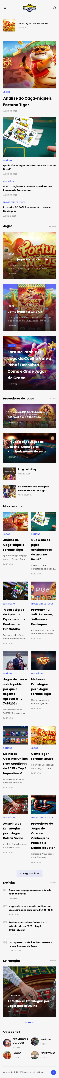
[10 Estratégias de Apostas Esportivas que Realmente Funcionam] (15, 591)
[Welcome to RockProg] (29, 8)
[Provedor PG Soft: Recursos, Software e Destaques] (43, 591)
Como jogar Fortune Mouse (28, 259)
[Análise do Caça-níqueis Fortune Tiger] (29, 65)
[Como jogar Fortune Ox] (9, 25)
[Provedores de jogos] (7, 1043)
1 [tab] (25, 1022)
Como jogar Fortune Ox (30, 23)
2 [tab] (26, 1022)
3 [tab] (28, 1022)
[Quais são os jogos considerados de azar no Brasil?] (29, 137)
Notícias (7, 160)
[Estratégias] (35, 1055)
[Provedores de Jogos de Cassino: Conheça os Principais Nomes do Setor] (43, 804)
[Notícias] (35, 1041)
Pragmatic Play (27, 469)
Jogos (6, 92)
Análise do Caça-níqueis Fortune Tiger (13, 544)
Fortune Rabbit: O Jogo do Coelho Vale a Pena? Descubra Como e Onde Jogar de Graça (29, 364)
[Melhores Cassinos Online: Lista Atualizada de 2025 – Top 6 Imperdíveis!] (15, 735)
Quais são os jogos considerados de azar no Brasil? (41, 549)
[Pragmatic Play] (9, 473)
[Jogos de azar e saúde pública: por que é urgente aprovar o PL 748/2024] (15, 660)
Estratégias (9, 181)
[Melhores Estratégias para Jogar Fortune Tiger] (43, 660)
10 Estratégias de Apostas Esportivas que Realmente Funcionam (14, 619)
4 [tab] (31, 1022)
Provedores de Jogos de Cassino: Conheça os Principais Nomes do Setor (27, 446)
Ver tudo (52, 226)
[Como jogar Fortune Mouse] (43, 735)
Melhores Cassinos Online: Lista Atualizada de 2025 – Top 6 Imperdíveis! (15, 763)
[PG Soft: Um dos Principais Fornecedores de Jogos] (9, 491)
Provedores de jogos (14, 202)
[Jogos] (7, 1055)
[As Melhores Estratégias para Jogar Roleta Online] (15, 804)
